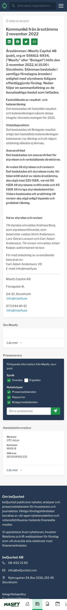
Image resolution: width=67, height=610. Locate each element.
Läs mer (12, 342)
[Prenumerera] (55, 411)
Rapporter (18, 397)
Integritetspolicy (14, 594)
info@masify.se (17, 298)
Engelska (35, 380)
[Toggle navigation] (61, 6)
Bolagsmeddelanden (25, 402)
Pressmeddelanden (24, 392)
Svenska (17, 380)
